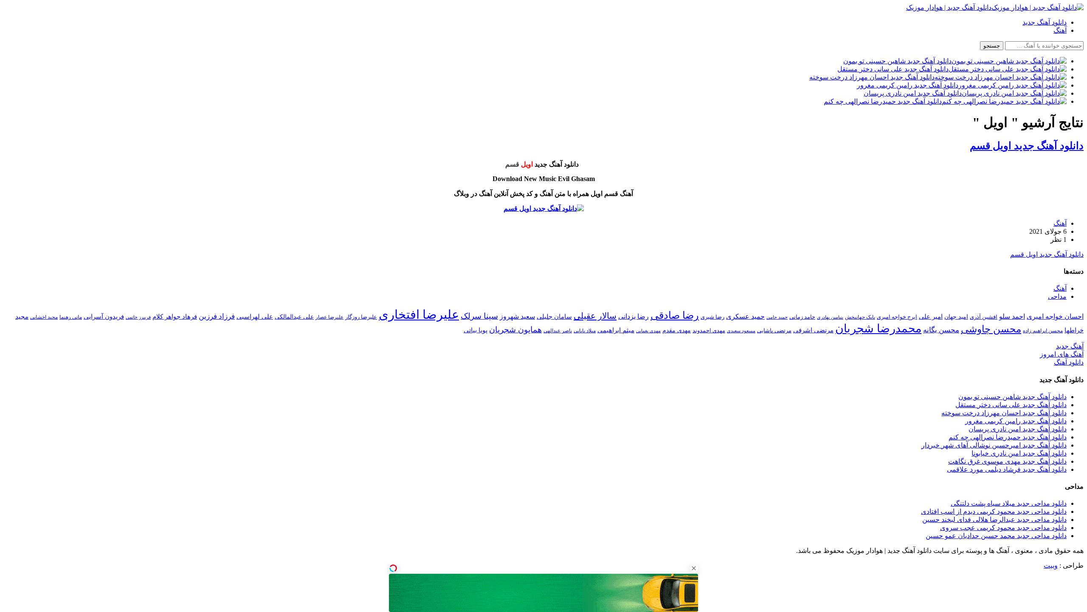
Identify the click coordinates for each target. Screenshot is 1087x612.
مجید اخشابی (44, 317)
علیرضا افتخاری (419, 314)
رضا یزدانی (633, 316)
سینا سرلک (479, 316)
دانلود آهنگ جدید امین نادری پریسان (1018, 429)
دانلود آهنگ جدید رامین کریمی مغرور (1016, 421)
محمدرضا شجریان (878, 328)
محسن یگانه (941, 330)
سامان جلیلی (554, 316)
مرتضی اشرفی (813, 330)
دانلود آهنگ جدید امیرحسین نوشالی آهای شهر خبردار (994, 445)
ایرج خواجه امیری (897, 317)
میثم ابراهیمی (615, 330)
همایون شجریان (515, 329)
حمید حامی (777, 317)
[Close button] (694, 568)
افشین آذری (983, 317)
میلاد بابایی (585, 330)
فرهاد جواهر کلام (174, 316)
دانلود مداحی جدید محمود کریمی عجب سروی (1003, 527)
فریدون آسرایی (104, 316)
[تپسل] (393, 568)
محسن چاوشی (991, 328)
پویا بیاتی (475, 330)
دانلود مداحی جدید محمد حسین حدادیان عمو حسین (996, 535)
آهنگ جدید (1070, 346)
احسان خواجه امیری (1055, 316)
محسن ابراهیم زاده (1043, 331)
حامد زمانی (802, 317)
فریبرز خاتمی (138, 317)
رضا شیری (712, 317)
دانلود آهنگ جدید (1044, 22)
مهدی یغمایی (648, 330)
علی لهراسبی (255, 316)
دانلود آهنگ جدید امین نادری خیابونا (1019, 453)
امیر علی (931, 316)
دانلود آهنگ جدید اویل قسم (1027, 145)
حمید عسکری (745, 316)
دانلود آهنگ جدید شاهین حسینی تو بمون (1012, 396)
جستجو (991, 45)
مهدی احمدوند (709, 330)
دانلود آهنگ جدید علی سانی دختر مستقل (1011, 404)
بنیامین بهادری (830, 317)
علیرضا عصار (329, 317)
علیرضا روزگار (361, 317)
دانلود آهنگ (1069, 362)
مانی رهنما (70, 317)
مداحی (1057, 296)
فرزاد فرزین (217, 316)
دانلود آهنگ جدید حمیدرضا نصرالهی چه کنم (1008, 437)
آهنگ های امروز (1062, 354)
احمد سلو (1012, 316)
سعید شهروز (517, 316)
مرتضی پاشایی (774, 330)
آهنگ (1060, 30)
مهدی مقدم (676, 330)
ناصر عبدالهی (558, 330)
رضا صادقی (675, 315)
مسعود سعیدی (741, 331)
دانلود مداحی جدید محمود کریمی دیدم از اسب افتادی (994, 511)
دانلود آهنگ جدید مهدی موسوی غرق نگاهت (1007, 461)
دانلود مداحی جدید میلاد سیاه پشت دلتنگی (1009, 503)
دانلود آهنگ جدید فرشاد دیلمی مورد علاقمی (1007, 469)
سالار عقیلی (595, 315)
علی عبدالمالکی (294, 316)
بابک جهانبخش (860, 317)
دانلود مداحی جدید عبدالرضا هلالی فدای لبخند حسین (994, 519)
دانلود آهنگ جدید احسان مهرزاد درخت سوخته (1004, 412)
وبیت (1051, 565)
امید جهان (956, 316)
